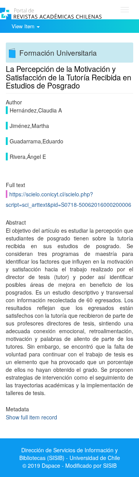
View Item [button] (24, 26)
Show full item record (31, 417)
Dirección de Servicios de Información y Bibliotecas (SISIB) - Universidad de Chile (69, 454)
